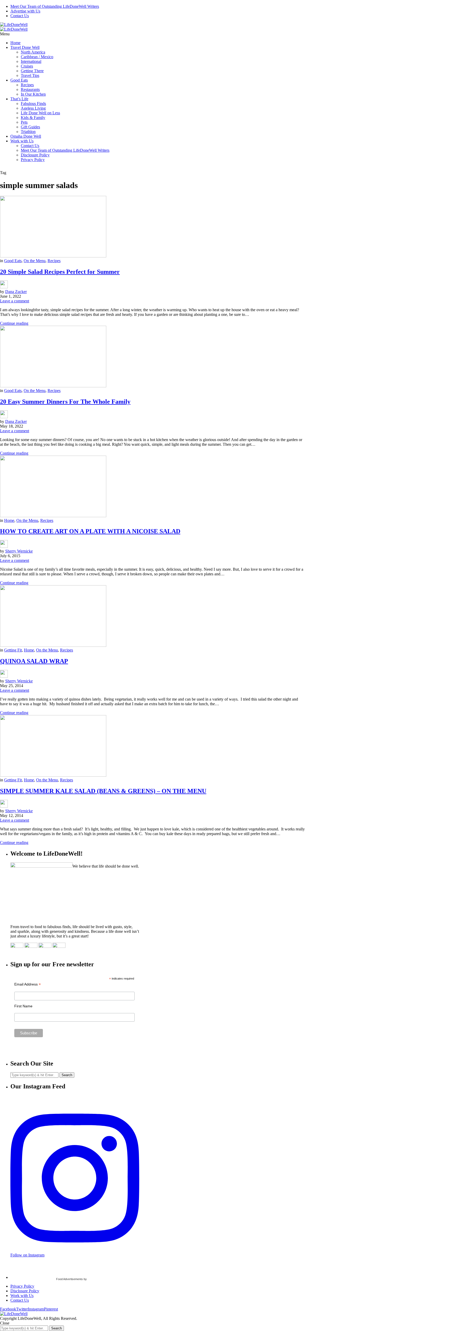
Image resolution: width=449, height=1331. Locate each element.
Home (15, 43)
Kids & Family (33, 117)
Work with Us (22, 141)
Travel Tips (30, 75)
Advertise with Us (25, 11)
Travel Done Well (24, 47)
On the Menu (34, 260)
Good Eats (19, 80)
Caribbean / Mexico (37, 57)
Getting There (32, 71)
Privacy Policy (33, 159)
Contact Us (19, 16)
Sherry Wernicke (19, 551)
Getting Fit (13, 650)
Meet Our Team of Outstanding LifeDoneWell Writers (54, 6)
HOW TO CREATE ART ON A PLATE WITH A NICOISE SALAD (90, 531)
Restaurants (30, 89)
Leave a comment (14, 301)
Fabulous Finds (33, 103)
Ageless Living (33, 108)
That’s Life (19, 99)
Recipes (27, 85)
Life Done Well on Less (40, 113)
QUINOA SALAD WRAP (34, 661)
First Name (23, 1006)
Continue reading (14, 323)
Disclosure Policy (35, 155)
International (31, 61)
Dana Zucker (16, 291)
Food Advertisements (69, 1279)
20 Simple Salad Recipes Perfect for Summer (60, 271)
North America (33, 52)
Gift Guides (30, 127)
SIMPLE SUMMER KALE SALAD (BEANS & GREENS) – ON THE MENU (103, 791)
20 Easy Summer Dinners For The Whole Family (65, 401)
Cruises (27, 66)
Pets (24, 122)
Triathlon (28, 131)
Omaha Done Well (25, 136)
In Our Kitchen (33, 94)
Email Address (27, 984)
